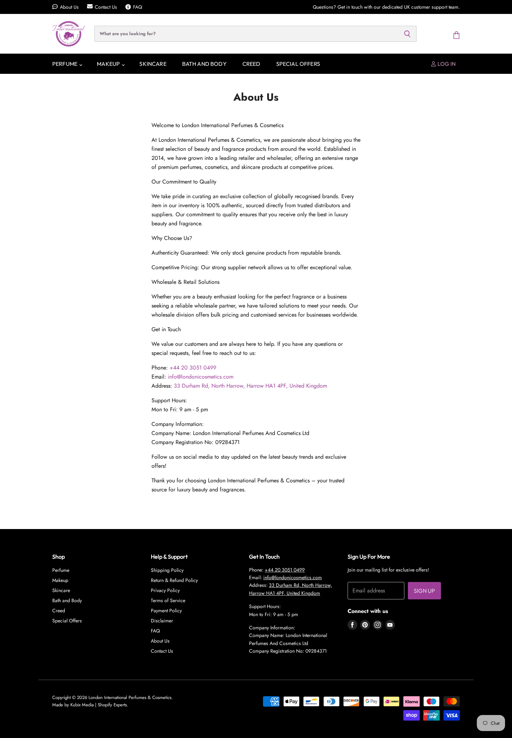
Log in (446, 63)
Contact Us (106, 7)
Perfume (65, 63)
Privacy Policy (165, 590)
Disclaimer (162, 620)
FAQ (137, 7)
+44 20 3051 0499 (193, 368)
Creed (251, 63)
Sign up (424, 590)
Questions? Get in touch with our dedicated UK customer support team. (386, 7)
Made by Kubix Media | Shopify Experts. (90, 704)
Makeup (109, 63)
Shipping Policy (167, 570)
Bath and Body (204, 63)
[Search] (407, 34)
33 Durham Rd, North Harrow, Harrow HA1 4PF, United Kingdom (250, 386)
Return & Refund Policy (174, 580)
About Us (69, 7)
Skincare (152, 63)
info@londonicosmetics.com (200, 377)
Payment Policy (166, 610)
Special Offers (298, 63)
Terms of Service (168, 600)
